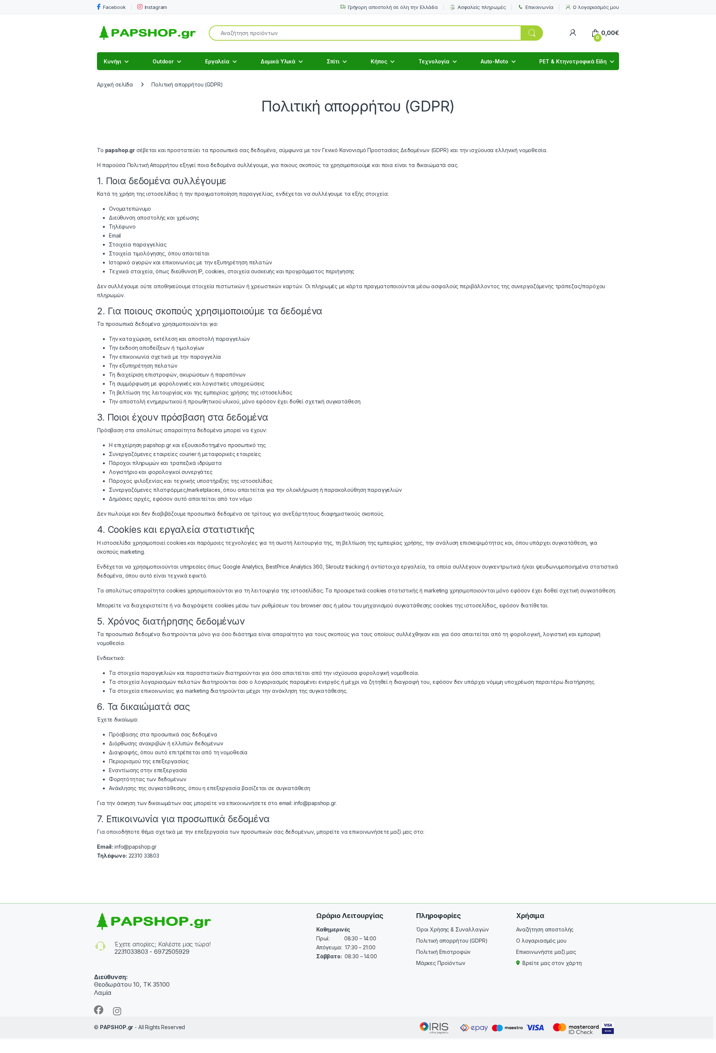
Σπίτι (333, 61)
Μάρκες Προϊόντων (440, 963)
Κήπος (379, 61)
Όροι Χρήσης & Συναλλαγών (452, 929)
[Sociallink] (98, 1010)
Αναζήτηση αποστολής (545, 929)
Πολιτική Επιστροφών (443, 952)
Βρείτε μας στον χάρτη (552, 963)
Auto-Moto (494, 61)
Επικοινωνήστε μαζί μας (546, 952)
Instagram (156, 7)
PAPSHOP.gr (117, 1027)
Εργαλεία (217, 61)
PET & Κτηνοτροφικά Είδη (573, 61)
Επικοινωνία (539, 7)
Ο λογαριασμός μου (596, 7)
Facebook (114, 7)
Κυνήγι (112, 61)
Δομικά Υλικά (278, 61)
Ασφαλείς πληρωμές (482, 7)
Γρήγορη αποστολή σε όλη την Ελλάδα (393, 7)
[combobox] (365, 33)
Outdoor (163, 61)
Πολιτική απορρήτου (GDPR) (452, 940)
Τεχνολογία (433, 61)
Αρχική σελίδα (115, 84)
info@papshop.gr (315, 803)
